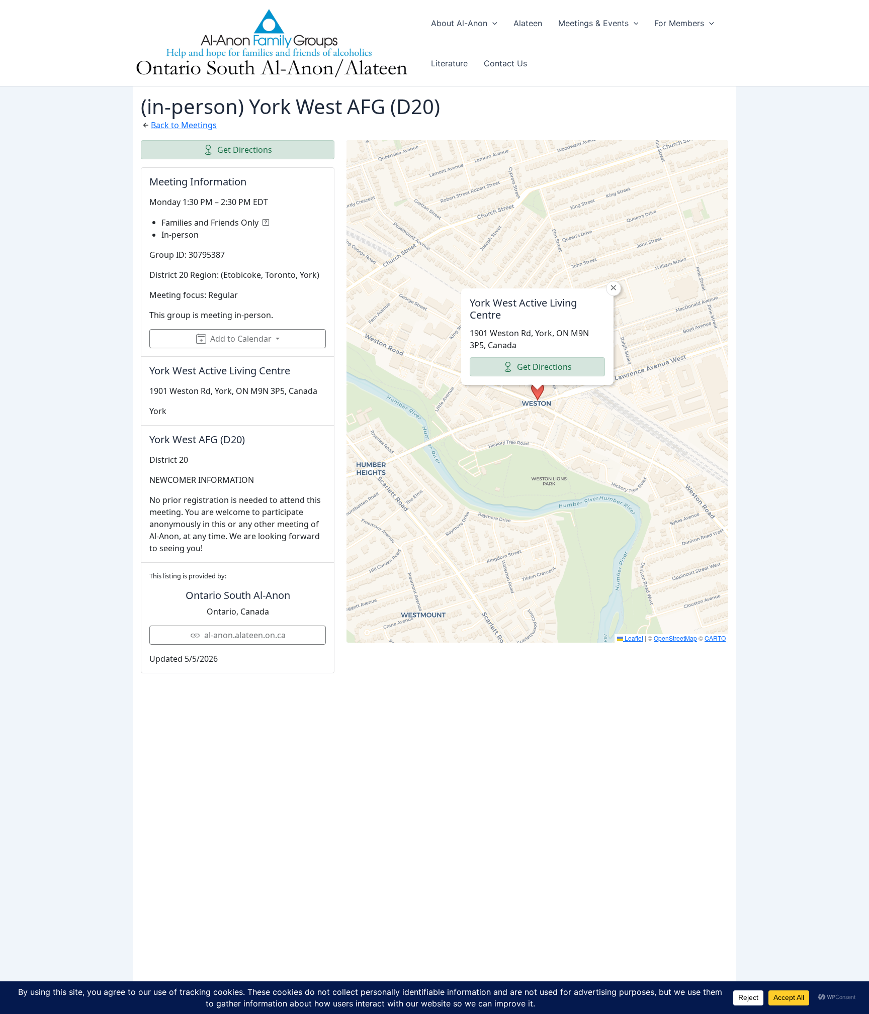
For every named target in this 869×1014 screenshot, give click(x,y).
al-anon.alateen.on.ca (245, 635)
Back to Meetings (184, 125)
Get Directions (244, 149)
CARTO (715, 638)
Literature (449, 63)
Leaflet (633, 638)
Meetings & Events (593, 23)
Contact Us (505, 63)
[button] (492, 23)
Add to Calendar (241, 338)
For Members (679, 23)
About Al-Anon (459, 23)
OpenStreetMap (675, 638)
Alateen (527, 23)
